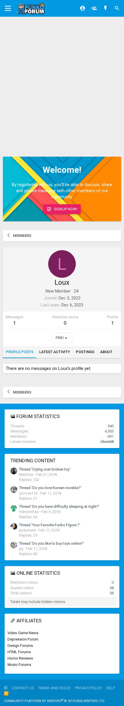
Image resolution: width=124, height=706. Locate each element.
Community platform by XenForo (54, 701)
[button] (6, 688)
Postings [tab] (85, 352)
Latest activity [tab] (54, 352)
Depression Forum (22, 639)
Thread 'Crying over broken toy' (44, 469)
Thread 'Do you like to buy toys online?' (51, 543)
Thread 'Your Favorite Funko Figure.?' (49, 525)
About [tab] (106, 352)
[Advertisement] (62, 82)
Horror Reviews (20, 658)
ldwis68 (107, 441)
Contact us (23, 688)
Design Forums (20, 645)
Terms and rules (54, 688)
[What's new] (105, 8)
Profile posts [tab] (19, 352)
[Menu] (8, 8)
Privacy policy (88, 688)
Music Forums (19, 664)
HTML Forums (19, 652)
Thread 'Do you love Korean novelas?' (50, 488)
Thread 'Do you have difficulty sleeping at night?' (59, 506)
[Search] (117, 8)
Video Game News (22, 633)
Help (110, 688)
